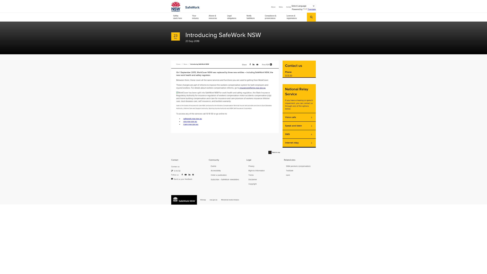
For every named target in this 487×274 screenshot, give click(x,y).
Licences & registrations (292, 17)
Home (178, 64)
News (281, 7)
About (273, 7)
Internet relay (292, 142)
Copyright (252, 184)
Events (213, 166)
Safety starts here (177, 17)
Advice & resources (213, 17)
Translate (312, 9)
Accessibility (216, 171)
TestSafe (289, 171)
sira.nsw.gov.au (190, 121)
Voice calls (290, 117)
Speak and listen (293, 125)
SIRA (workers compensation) (298, 166)
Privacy (251, 166)
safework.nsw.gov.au (192, 119)
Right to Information (256, 171)
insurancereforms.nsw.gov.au (252, 88)
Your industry (195, 17)
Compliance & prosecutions (270, 17)
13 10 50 (288, 75)
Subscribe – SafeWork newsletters (225, 179)
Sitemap (203, 200)
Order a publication (219, 175)
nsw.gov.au (213, 200)
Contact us (175, 167)
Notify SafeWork (251, 17)
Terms (251, 175)
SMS (287, 134)
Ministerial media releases (230, 200)
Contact (289, 7)
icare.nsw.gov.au (190, 124)
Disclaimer (252, 179)
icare (288, 175)
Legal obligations (231, 17)
